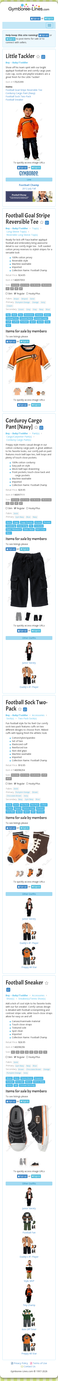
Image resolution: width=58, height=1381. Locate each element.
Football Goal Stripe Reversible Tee (24, 89)
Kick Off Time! (29, 1329)
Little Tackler (20, 56)
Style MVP (29, 1280)
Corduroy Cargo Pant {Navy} (20, 93)
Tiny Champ (29, 1305)
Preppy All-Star (29, 967)
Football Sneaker (14, 99)
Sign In (50, 18)
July (30, 188)
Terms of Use (39, 1363)
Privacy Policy (20, 1363)
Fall (34, 188)
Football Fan (29, 1232)
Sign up (36, 18)
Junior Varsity (29, 662)
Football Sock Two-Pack (18, 96)
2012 (24, 188)
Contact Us (29, 1366)
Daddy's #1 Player (29, 686)
